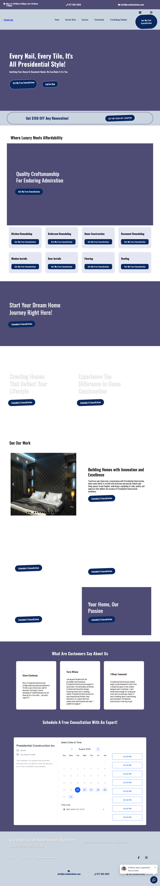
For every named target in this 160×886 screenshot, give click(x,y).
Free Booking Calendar (118, 19)
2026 (88, 749)
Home (57, 19)
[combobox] (83, 809)
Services (85, 19)
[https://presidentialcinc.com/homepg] (7, 19)
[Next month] (98, 749)
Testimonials (99, 19)
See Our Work (70, 19)
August (82, 749)
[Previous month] (71, 749)
